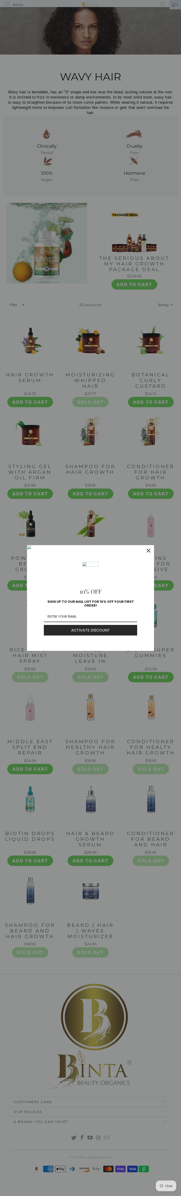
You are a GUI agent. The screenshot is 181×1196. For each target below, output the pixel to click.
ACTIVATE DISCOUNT (90, 630)
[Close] (148, 550)
